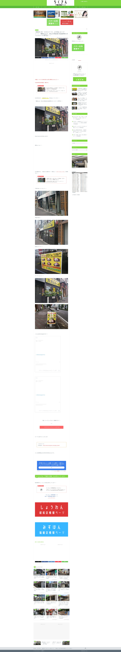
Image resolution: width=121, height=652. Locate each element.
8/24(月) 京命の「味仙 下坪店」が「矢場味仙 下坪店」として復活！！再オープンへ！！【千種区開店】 (80, 118)
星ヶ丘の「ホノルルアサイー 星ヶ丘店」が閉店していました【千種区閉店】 (80, 127)
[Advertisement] (51, 70)
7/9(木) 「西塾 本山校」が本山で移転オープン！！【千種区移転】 (80, 135)
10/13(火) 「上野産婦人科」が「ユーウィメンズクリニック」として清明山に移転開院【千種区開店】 (80, 122)
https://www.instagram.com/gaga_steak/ (51, 445)
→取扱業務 (73, 192)
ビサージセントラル (60, 171)
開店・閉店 (38, 648)
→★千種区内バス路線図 (76, 194)
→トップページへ (51, 497)
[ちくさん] (60, 5)
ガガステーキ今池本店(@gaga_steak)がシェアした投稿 (48, 370)
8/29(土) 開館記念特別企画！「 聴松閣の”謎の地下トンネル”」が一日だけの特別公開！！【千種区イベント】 (80, 131)
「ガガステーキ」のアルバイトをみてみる (51, 427)
